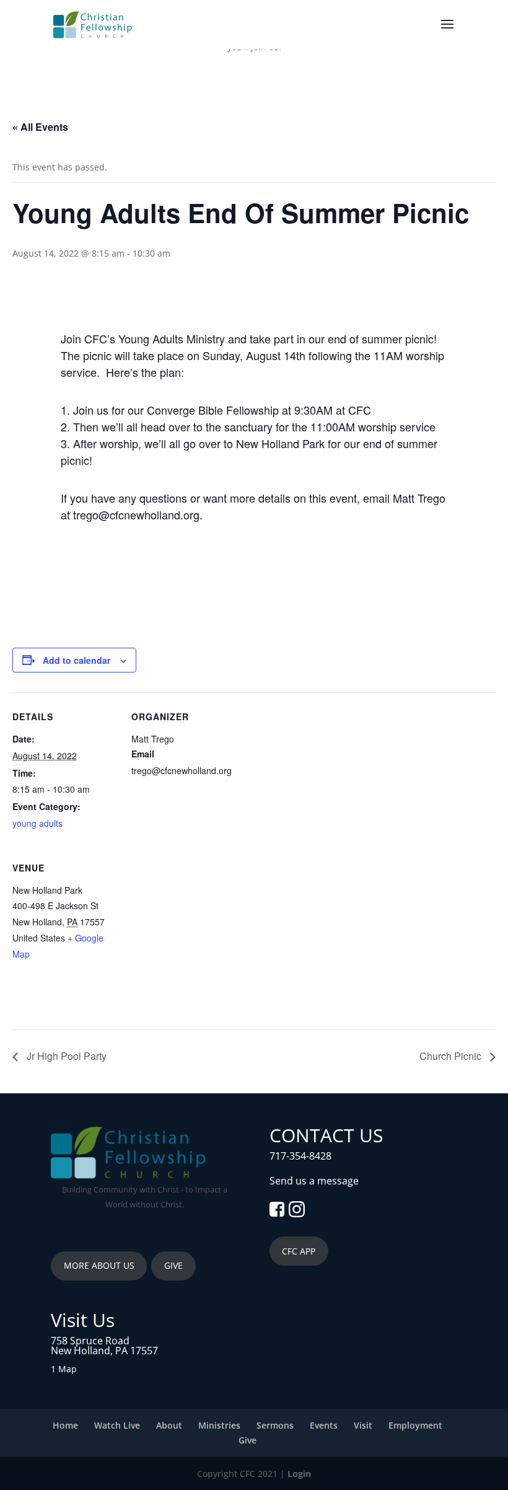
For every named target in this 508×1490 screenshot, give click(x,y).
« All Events (40, 127)
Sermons (275, 1425)
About (169, 1425)
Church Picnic (451, 1056)
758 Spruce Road (90, 1340)
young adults (37, 823)
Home (65, 1425)
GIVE (173, 1265)
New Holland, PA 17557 (104, 1350)
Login (299, 1473)
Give (247, 1440)
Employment (415, 1425)
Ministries (219, 1425)
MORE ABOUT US (99, 1265)
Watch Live (117, 1425)
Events (324, 1425)
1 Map (64, 1369)
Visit (363, 1425)
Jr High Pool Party (65, 1056)
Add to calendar (76, 660)
